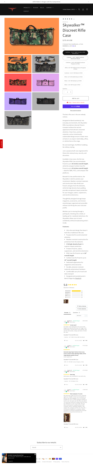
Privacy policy (56, 461)
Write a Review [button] (82, 306)
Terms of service (65, 461)
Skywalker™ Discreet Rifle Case (71, 334)
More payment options (75, 110)
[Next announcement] (88, 1)
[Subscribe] (60, 447)
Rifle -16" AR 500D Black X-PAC (74, 77)
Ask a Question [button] (82, 308)
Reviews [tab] (66, 312)
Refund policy (37, 461)
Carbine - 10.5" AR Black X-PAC (74, 73)
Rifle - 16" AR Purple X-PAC (73, 85)
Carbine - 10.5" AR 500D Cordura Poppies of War (76, 63)
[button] (27, 7)
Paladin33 (78, 278)
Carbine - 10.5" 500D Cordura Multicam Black (75, 58)
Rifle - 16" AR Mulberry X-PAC (74, 81)
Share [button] (66, 340)
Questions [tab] (75, 312)
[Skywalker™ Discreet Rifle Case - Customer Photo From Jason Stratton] (66, 301)
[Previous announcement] (4, 1)
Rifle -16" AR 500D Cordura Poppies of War (75, 69)
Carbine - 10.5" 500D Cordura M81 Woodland (75, 52)
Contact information (47, 461)
